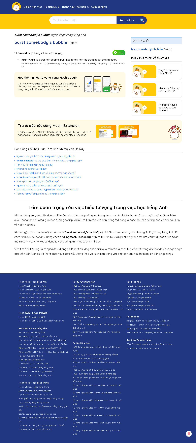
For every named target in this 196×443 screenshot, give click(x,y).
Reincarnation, (166, 344)
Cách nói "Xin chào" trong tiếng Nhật (36, 367)
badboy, (146, 344)
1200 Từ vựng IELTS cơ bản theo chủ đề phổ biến (95, 354)
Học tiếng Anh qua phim (138, 301)
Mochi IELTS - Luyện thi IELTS (32, 317)
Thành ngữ (68, 6)
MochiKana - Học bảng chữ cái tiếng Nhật (38, 336)
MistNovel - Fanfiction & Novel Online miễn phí (148, 324)
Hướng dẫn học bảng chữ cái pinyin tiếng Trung (41, 398)
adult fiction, (132, 348)
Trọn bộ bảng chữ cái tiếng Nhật (34, 363)
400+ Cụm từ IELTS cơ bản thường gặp (91, 358)
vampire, (155, 344)
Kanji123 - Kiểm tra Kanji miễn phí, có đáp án (148, 320)
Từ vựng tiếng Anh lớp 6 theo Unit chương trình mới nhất (96, 432)
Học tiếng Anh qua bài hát (139, 297)
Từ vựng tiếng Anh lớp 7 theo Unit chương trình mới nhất (96, 424)
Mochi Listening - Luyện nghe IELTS (35, 289)
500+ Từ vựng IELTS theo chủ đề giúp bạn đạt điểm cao (96, 364)
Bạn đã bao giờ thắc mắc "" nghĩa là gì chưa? (45, 156)
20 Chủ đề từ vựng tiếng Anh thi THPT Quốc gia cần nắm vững (97, 379)
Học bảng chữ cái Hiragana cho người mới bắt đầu (42, 340)
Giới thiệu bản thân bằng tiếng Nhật (35, 375)
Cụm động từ (99, 6)
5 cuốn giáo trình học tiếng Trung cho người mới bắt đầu (43, 419)
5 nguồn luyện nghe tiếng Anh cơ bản (144, 286)
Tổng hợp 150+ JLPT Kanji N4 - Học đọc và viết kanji (43, 352)
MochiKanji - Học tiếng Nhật (32, 332)
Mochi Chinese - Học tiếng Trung (34, 387)
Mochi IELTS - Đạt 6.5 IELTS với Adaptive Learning (41, 320)
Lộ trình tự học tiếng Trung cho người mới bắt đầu (42, 425)
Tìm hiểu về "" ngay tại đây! (35, 164)
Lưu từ (121, 52)
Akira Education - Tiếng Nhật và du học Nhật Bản (150, 332)
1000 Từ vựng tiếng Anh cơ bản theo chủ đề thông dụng (96, 349)
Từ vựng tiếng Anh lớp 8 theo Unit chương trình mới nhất (96, 417)
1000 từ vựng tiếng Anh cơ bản (87, 286)
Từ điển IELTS (52, 6)
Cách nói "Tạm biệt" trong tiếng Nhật (36, 371)
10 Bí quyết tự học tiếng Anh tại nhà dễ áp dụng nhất (97, 301)
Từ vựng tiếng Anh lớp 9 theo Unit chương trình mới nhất (96, 410)
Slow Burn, (144, 348)
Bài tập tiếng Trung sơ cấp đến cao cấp (37, 414)
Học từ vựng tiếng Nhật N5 (31, 356)
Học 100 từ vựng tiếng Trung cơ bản (35, 394)
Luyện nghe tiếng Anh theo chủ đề (143, 293)
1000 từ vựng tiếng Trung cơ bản (34, 402)
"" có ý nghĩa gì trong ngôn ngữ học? (40, 185)
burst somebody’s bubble (151, 49)
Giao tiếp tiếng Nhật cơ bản (32, 359)
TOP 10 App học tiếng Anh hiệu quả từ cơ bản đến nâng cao (96, 334)
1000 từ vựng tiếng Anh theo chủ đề (89, 293)
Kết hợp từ (82, 6)
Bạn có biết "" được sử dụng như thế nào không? (46, 173)
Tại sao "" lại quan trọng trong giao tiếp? (41, 193)
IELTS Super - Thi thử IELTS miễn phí (143, 328)
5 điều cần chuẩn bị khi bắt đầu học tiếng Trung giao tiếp (43, 408)
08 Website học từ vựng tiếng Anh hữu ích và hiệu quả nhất (98, 311)
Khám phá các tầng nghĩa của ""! (38, 181)
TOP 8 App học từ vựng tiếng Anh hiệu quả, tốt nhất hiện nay (97, 319)
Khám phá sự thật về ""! (32, 168)
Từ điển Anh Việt (32, 6)
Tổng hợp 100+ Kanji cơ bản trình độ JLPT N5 (40, 348)
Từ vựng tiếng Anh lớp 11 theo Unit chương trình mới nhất (97, 394)
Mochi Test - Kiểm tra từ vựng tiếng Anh (37, 301)
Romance (154, 348)
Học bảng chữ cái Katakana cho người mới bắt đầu (43, 344)
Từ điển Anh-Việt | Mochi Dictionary (35, 297)
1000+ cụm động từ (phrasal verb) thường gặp (95, 373)
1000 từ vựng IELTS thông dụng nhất (90, 289)
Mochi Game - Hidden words (32, 305)
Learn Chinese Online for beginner (35, 390)
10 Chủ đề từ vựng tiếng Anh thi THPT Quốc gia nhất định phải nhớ (97, 326)
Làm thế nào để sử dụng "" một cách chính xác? (47, 189)
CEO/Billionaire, (134, 344)
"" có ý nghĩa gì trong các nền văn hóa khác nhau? (49, 177)
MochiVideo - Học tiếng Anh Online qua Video (40, 293)
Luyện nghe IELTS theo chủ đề (141, 289)
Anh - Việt (126, 20)
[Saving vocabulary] (189, 434)
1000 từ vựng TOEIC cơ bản (86, 297)
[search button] (142, 20)
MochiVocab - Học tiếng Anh (32, 286)
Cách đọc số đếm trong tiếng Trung (35, 429)
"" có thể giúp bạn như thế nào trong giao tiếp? (49, 160)
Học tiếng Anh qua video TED (140, 305)
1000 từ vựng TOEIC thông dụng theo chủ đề (94, 370)
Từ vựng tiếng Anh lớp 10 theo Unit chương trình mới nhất (97, 402)
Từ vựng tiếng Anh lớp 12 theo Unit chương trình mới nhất (97, 387)
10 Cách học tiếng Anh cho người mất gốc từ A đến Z (97, 305)
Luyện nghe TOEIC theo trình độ (142, 309)
